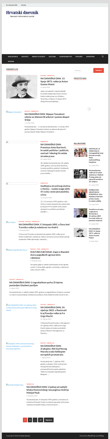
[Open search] (102, 56)
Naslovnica (13, 56)
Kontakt (23, 5)
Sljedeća (49, 420)
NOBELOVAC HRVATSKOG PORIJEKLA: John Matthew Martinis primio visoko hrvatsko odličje (96, 195)
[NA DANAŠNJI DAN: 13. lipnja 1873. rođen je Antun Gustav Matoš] (80, 229)
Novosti (24, 56)
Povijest (79, 56)
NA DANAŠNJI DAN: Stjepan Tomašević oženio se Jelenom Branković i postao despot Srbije (47, 117)
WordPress (91, 436)
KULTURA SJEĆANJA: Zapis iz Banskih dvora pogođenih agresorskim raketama (49, 255)
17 (41, 420)
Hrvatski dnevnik (24, 436)
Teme (38, 249)
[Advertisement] (55, 38)
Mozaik (11, 61)
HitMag (101, 436)
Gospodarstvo (65, 56)
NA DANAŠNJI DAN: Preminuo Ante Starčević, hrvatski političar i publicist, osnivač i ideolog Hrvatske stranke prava (54, 150)
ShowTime (90, 56)
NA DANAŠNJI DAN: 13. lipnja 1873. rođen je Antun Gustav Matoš (54, 81)
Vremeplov (50, 75)
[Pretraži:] (89, 70)
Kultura (52, 56)
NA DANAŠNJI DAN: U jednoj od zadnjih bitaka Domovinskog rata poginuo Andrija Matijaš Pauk (48, 390)
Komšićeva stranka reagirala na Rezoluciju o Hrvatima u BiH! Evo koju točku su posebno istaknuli (96, 214)
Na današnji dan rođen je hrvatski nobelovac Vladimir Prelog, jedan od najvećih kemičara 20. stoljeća (96, 175)
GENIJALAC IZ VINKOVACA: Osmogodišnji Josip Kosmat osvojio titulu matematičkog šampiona (96, 155)
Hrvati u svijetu (38, 56)
